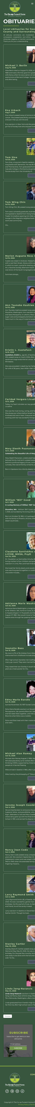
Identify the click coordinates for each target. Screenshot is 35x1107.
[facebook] (7, 1091)
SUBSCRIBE (18, 1048)
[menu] (32, 3)
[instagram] (17, 1091)
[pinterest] (12, 1091)
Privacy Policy (23, 1104)
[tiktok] (22, 1091)
